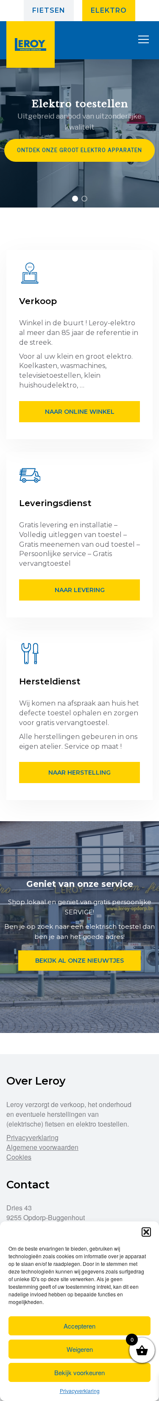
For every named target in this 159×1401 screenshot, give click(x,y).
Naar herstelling (79, 772)
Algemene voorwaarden (42, 1147)
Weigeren (80, 1349)
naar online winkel (79, 411)
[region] (79, 133)
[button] (146, 1232)
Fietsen (48, 10)
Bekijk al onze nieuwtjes (79, 960)
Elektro (109, 10)
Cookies (18, 1157)
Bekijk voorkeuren (79, 1372)
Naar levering (80, 590)
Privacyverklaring (80, 1390)
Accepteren (79, 1325)
